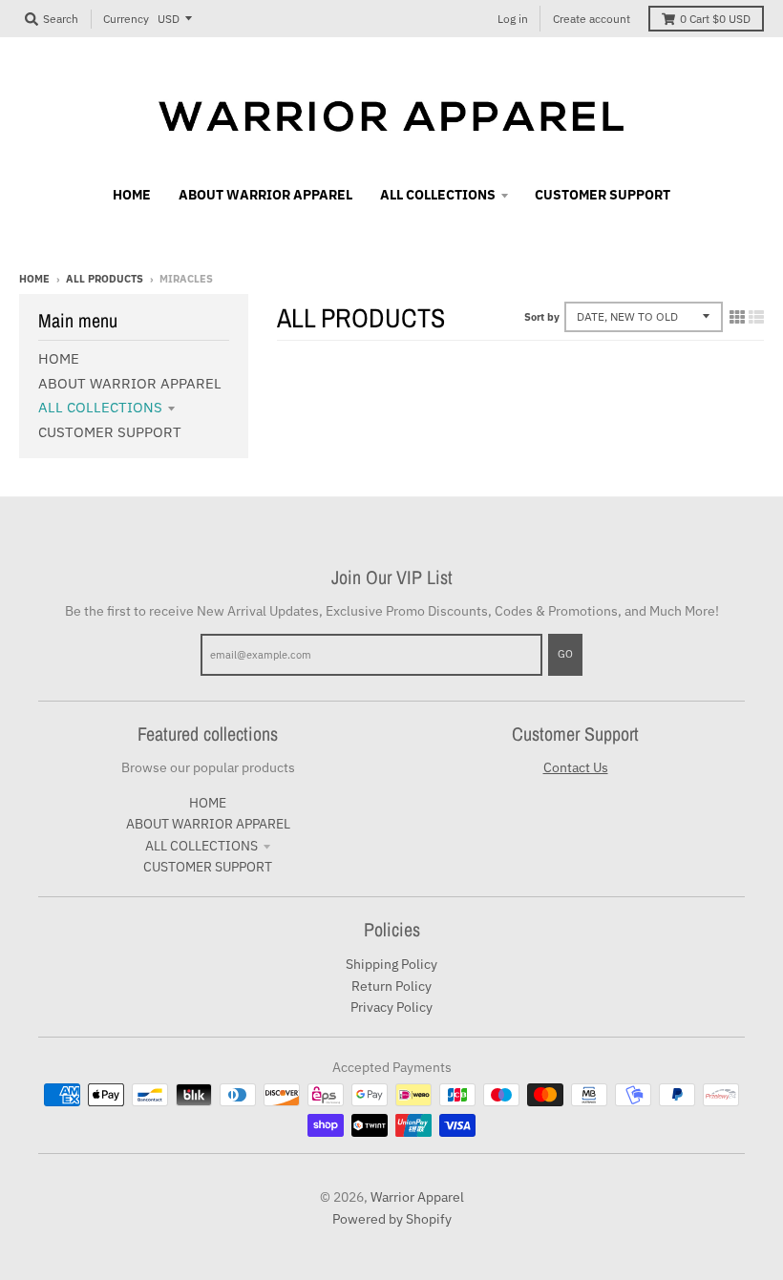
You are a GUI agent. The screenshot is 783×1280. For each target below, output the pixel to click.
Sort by (542, 317)
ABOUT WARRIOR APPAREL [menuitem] (265, 194)
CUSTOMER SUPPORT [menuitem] (602, 194)
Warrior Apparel (417, 1197)
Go (565, 654)
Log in (512, 18)
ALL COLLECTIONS (100, 407)
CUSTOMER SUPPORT (109, 432)
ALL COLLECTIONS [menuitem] (438, 194)
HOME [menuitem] (132, 194)
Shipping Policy (391, 964)
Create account (591, 18)
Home (34, 278)
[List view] (756, 316)
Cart (715, 18)
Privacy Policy (391, 1007)
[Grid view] (737, 316)
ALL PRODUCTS (104, 278)
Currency (126, 18)
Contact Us (575, 767)
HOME (58, 358)
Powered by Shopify (392, 1219)
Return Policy (391, 986)
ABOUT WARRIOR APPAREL (130, 383)
